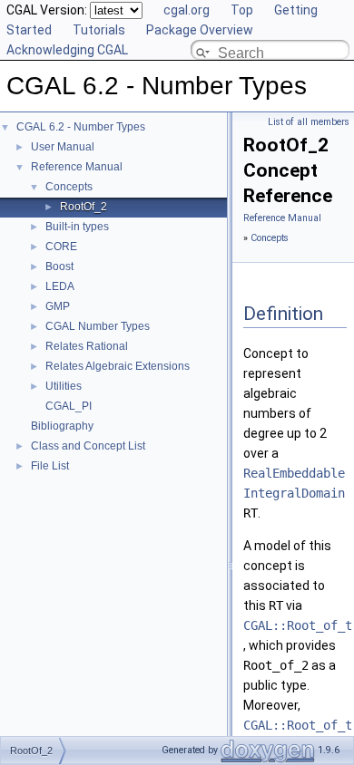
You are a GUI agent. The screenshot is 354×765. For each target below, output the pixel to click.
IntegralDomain (294, 493)
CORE (61, 246)
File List (50, 466)
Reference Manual (77, 166)
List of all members (308, 122)
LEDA (59, 286)
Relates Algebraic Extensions (117, 366)
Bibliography (62, 426)
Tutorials (99, 30)
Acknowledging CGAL (67, 50)
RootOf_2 (83, 206)
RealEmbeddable (294, 473)
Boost (59, 266)
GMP (57, 306)
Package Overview (199, 30)
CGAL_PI (68, 406)
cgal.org (186, 10)
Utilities (63, 386)
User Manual (62, 146)
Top (242, 10)
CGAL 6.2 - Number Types (80, 127)
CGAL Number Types (97, 326)
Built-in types (77, 226)
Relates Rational (86, 346)
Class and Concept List (88, 446)
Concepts (69, 186)
